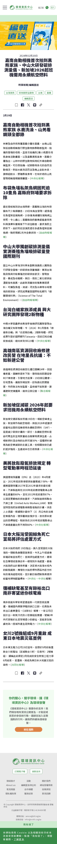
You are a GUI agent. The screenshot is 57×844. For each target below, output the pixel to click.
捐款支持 (36, 771)
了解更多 (19, 839)
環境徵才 (11, 780)
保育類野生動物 (26, 92)
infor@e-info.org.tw (33, 819)
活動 (28, 780)
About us (11, 785)
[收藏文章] (16, 104)
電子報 (41, 7)
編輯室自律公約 (28, 785)
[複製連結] (40, 104)
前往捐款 (28, 729)
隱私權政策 (10, 793)
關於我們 (46, 780)
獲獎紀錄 (28, 793)
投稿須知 (46, 789)
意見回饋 (46, 793)
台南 (40, 92)
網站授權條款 (46, 785)
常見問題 (11, 789)
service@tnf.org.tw (33, 816)
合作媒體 (28, 789)
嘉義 (49, 92)
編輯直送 (34, 85)
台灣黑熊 (10, 92)
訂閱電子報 (20, 771)
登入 (53, 7)
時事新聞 (23, 85)
